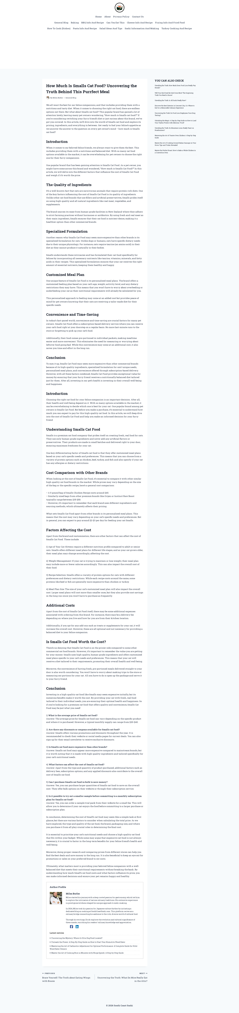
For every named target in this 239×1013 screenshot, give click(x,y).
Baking (75, 22)
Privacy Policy (121, 16)
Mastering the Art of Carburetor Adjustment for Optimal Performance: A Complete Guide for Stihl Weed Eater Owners (93, 947)
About (107, 16)
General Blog (61, 22)
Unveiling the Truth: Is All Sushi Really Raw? (170, 100)
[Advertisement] (119, 50)
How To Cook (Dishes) (58, 28)
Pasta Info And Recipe (85, 28)
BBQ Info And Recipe (92, 22)
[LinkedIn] (77, 926)
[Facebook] (71, 926)
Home (98, 16)
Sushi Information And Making (142, 28)
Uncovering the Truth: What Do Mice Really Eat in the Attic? (122, 977)
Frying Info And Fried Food (170, 22)
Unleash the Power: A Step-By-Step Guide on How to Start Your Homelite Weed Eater (88, 942)
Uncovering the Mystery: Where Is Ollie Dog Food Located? (76, 938)
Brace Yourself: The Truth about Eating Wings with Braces (66, 977)
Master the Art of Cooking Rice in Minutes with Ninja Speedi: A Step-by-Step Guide (87, 953)
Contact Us (138, 16)
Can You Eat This (115, 22)
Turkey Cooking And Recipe (176, 28)
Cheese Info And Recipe (140, 22)
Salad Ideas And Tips (110, 28)
